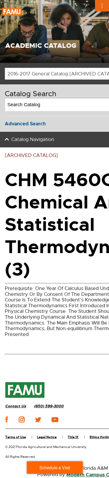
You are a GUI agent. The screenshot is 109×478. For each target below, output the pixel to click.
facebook (6, 419)
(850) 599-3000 (49, 406)
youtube (55, 419)
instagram (22, 419)
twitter (38, 419)
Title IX (73, 437)
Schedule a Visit (54, 467)
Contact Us (15, 406)
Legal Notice (47, 437)
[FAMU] (24, 390)
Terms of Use (15, 437)
